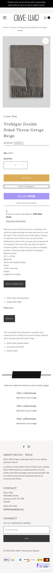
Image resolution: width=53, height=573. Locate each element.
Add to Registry (26, 186)
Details (9, 318)
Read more (8, 307)
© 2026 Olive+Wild (11, 551)
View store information (16, 221)
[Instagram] (29, 446)
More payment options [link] (26, 203)
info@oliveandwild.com (13, 509)
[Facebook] (23, 446)
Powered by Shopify (30, 551)
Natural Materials (14, 284)
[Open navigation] (5, 17)
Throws (13, 27)
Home (5, 27)
